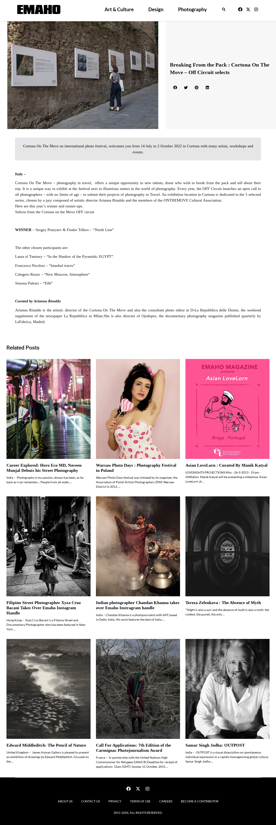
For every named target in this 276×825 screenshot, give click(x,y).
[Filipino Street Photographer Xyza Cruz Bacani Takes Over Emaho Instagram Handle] (48, 546)
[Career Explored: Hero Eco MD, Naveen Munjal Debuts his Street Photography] (48, 409)
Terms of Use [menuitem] (140, 801)
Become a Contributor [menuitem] (199, 801)
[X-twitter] (248, 9)
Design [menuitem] (155, 9)
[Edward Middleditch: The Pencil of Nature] (48, 689)
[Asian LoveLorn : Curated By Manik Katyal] (227, 409)
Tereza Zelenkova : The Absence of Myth (223, 602)
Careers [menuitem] (165, 801)
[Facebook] (240, 9)
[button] (224, 9)
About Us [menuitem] (65, 801)
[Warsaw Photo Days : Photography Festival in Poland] (138, 409)
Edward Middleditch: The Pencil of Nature (46, 745)
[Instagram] (256, 9)
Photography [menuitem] (192, 9)
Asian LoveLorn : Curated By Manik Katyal (226, 465)
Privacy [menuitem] (114, 801)
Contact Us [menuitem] (90, 801)
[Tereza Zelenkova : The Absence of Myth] (227, 546)
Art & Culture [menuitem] (119, 9)
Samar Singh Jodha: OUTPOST (215, 745)
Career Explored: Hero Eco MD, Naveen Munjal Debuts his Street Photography (44, 468)
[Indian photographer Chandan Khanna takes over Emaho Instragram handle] (138, 546)
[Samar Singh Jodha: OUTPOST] (227, 689)
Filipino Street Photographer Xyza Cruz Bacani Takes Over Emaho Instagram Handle (43, 607)
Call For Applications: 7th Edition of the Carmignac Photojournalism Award (133, 748)
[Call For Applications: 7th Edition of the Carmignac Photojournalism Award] (138, 689)
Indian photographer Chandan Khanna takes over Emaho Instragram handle (137, 605)
